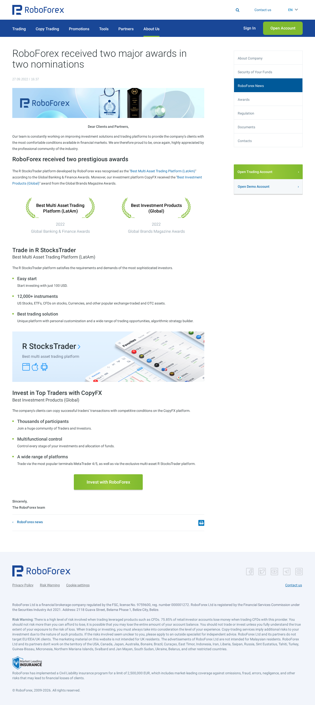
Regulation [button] (246, 113)
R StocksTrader (49, 346)
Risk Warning (50, 585)
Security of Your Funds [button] (255, 72)
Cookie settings (78, 585)
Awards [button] (244, 99)
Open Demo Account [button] (253, 186)
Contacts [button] (245, 141)
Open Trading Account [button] (254, 172)
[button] (38, 10)
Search (160, 10)
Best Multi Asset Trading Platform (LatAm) (162, 171)
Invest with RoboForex (108, 482)
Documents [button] (246, 127)
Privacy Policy (22, 585)
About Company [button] (250, 58)
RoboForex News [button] (251, 86)
